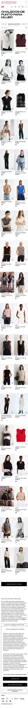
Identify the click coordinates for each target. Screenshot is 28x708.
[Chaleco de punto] (7, 40)
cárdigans (23, 619)
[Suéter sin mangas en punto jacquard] (7, 189)
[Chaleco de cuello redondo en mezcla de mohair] (7, 496)
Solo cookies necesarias (15, 684)
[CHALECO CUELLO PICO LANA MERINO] (7, 435)
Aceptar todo (15, 678)
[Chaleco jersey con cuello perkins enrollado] (7, 70)
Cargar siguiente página (14, 584)
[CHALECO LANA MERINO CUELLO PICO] (7, 344)
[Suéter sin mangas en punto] (7, 159)
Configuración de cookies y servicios (15, 690)
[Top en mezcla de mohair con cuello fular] (7, 465)
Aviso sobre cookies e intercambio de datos (15, 674)
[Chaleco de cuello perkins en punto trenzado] (7, 282)
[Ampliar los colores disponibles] (2, 55)
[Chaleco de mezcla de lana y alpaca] (7, 250)
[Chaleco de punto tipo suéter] (7, 527)
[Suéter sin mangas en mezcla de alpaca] (7, 557)
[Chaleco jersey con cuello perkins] (7, 129)
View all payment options (6, 703)
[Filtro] (26, 28)
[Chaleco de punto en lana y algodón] (7, 313)
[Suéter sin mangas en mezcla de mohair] (7, 403)
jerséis (3, 620)
